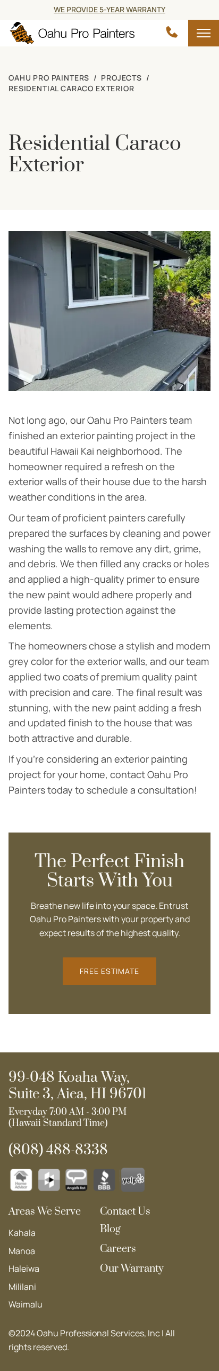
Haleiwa (24, 1268)
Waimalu (26, 1304)
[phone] (172, 33)
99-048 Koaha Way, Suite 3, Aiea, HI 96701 (77, 1086)
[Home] (71, 33)
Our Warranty (132, 1268)
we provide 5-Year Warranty (109, 9)
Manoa (22, 1251)
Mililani (22, 1287)
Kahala (22, 1233)
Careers (118, 1249)
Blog (110, 1229)
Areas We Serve (45, 1211)
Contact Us (125, 1211)
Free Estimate (109, 971)
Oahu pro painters (49, 78)
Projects (121, 78)
